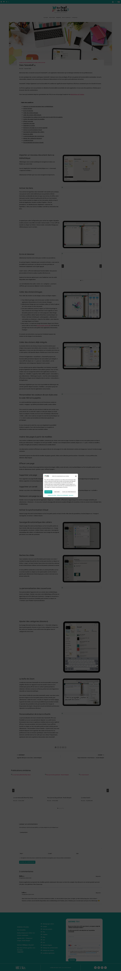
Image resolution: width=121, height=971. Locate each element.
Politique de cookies (52, 495)
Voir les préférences (69, 492)
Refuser (57, 492)
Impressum (71, 495)
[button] (76, 476)
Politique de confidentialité (62, 495)
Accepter (48, 492)
